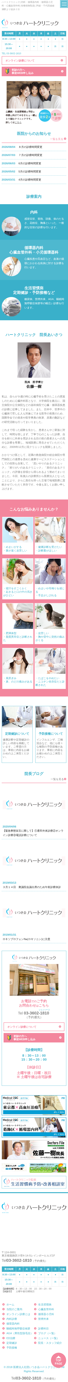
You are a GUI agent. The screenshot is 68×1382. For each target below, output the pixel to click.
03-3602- (34, 1013)
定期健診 (11, 1342)
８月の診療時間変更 (30, 146)
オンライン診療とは (18, 1314)
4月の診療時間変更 (30, 179)
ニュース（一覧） (48, 1338)
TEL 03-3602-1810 (11, 53)
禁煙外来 (43, 1318)
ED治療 (10, 1338)
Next (59, 95)
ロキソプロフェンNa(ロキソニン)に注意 (26, 939)
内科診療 (11, 1318)
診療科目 (43, 1328)
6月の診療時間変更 (30, 163)
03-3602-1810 (28, 1378)
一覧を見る (56, 138)
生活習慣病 (44, 1304)
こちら (18, 122)
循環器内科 (13, 1323)
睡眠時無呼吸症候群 (18, 1328)
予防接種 (11, 1347)
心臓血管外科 (46, 1309)
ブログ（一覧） (47, 1333)
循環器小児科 (46, 1314)
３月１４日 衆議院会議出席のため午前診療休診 (32, 887)
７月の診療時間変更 (30, 155)
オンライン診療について (20, 60)
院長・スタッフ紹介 (50, 1342)
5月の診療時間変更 (30, 171)
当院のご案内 (14, 1309)
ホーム (10, 1304)
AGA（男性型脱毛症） (19, 1333)
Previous (8, 95)
